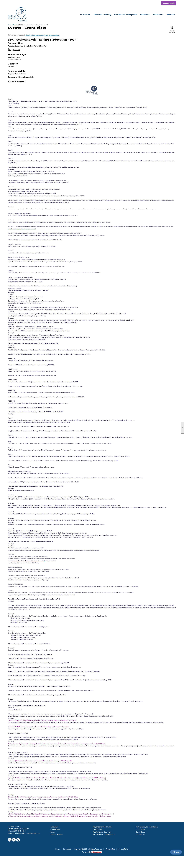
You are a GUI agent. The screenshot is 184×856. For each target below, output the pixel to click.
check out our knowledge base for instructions (42, 35)
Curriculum (97, 829)
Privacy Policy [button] (124, 849)
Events (15, 25)
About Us (54, 827)
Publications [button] (158, 14)
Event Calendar (56, 834)
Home (9, 25)
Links (52, 832)
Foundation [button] (145, 14)
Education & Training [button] (102, 14)
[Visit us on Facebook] (14, 840)
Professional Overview (102, 832)
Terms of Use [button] (110, 849)
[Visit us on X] (10, 840)
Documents (140, 829)
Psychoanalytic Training (102, 827)
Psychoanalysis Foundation (147, 827)
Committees (55, 829)
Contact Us (140, 834)
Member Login (169, 3)
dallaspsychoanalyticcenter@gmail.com (24, 833)
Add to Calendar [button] (172, 29)
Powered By (86, 852)
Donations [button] (171, 14)
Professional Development (103, 834)
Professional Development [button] (125, 14)
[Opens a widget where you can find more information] (176, 852)
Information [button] (85, 14)
